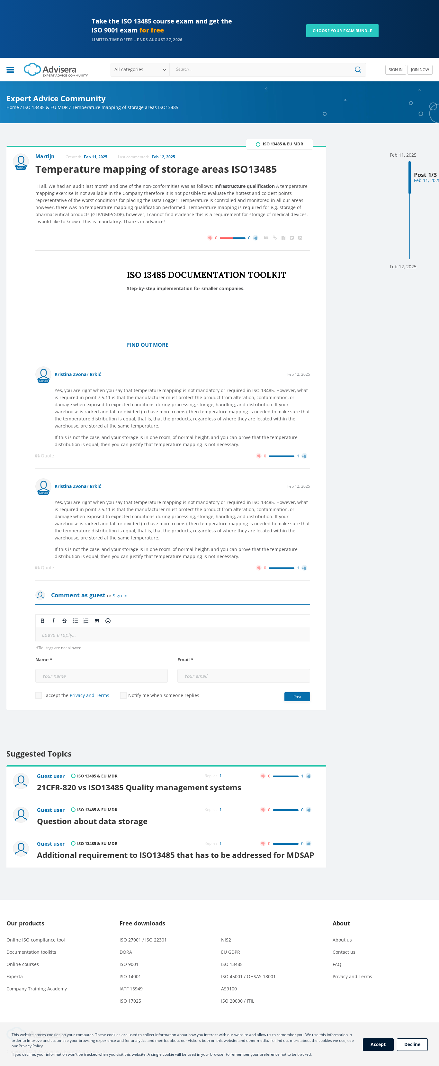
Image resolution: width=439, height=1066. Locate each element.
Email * (185, 660)
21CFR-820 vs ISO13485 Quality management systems (139, 787)
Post (297, 696)
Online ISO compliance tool (35, 940)
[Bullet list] (75, 620)
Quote (47, 456)
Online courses (22, 964)
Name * (43, 660)
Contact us (344, 952)
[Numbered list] (86, 620)
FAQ (337, 964)
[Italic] (53, 620)
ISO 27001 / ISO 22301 (143, 940)
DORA (126, 952)
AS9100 (229, 989)
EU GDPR (230, 952)
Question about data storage (92, 821)
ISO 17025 (130, 1001)
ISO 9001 (129, 964)
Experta (14, 976)
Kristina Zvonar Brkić (78, 374)
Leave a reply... (59, 635)
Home (12, 107)
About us (342, 940)
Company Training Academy (36, 989)
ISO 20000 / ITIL (237, 1001)
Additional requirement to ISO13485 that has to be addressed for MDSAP (175, 855)
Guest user (51, 776)
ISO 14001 (130, 976)
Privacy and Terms (89, 695)
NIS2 (226, 940)
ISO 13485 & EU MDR (45, 107)
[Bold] (42, 620)
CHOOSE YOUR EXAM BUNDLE (342, 30)
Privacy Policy (31, 1046)
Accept (378, 1044)
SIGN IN (396, 69)
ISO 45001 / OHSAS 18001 (248, 976)
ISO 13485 (232, 964)
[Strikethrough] (64, 620)
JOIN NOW (420, 69)
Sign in (120, 596)
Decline (412, 1044)
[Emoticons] (108, 620)
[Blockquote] (97, 620)
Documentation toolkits (31, 952)
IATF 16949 (131, 989)
